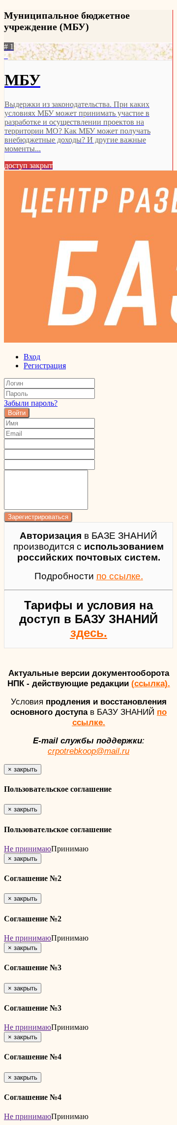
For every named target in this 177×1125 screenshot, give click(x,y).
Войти (17, 413)
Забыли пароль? (31, 403)
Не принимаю (27, 848)
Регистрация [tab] (45, 365)
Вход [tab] (32, 356)
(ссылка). (150, 683)
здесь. (88, 632)
